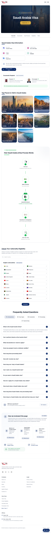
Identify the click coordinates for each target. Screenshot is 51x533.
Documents (19, 35)
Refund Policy (29, 484)
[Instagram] (5, 472)
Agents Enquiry (5, 489)
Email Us (44, 404)
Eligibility (34, 35)
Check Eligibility (5, 501)
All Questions (10, 317)
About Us (4, 479)
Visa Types (21, 317)
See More (25, 304)
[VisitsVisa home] (4, 2)
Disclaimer (29, 486)
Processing (42, 317)
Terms (48, 528)
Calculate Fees (5, 503)
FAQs (39, 35)
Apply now (24, 22)
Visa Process (27, 35)
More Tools (4, 508)
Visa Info (13, 35)
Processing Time (5, 505)
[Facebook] (3, 472)
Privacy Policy (30, 479)
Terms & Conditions (31, 482)
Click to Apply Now (9, 69)
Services (3, 482)
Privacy (44, 528)
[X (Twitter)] (8, 472)
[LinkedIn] (11, 472)
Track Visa (4, 498)
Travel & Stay (26, 320)
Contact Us (4, 491)
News (3, 484)
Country (3, 486)
